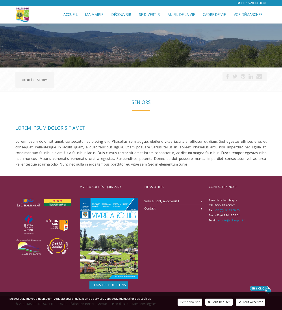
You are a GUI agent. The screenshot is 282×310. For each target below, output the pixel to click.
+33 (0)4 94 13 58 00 (253, 3)
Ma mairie (94, 14)
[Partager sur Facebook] (227, 77)
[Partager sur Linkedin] (251, 77)
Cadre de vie (214, 14)
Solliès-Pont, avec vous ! (161, 201)
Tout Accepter (252, 302)
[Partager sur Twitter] (234, 77)
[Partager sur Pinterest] (243, 77)
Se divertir (149, 14)
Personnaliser (190, 302)
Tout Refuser (220, 302)
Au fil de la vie (181, 14)
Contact (150, 208)
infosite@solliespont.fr (231, 220)
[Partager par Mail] (259, 77)
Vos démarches (248, 14)
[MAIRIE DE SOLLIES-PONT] (22, 14)
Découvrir (121, 14)
